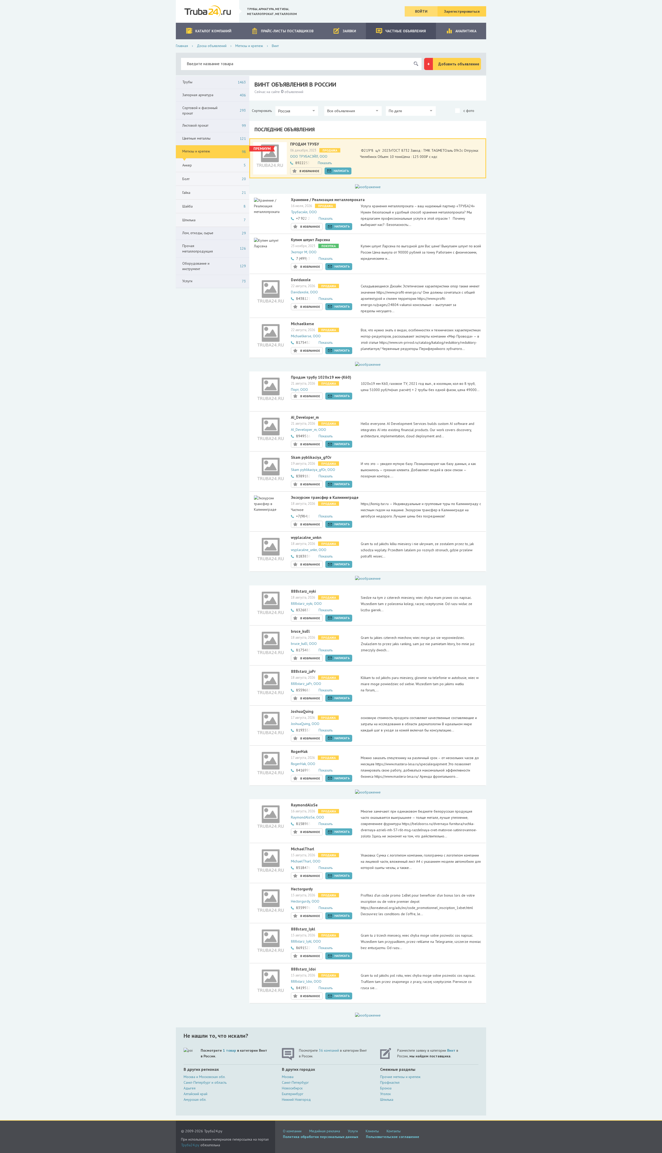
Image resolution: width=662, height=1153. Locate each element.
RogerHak (299, 751)
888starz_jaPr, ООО (306, 683)
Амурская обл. (195, 1099)
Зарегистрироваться (462, 11)
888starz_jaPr (303, 671)
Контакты (394, 1131)
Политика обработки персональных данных (320, 1136)
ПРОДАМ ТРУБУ (304, 144)
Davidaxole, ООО (304, 292)
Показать (325, 163)
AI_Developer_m (305, 417)
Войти (421, 11)
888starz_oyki (303, 591)
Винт (451, 1050)
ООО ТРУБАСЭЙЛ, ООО (308, 156)
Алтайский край (195, 1093)
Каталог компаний (213, 31)
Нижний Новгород (296, 1099)
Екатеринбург (292, 1093)
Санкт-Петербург (295, 1082)
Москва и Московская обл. (204, 1076)
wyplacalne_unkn (306, 537)
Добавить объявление (458, 64)
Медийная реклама (324, 1131)
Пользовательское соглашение (392, 1136)
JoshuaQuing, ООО (305, 723)
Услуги (353, 1131)
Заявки (349, 31)
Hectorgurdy (302, 889)
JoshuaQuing (302, 711)
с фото (468, 110)
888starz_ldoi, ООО (306, 981)
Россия (284, 110)
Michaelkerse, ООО (306, 336)
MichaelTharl (302, 849)
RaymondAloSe (304, 805)
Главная (182, 45)
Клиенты (372, 1131)
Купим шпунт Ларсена (310, 240)
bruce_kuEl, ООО (304, 643)
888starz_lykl (303, 929)
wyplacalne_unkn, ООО (308, 549)
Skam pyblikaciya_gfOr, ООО (313, 469)
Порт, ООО (299, 389)
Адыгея (189, 1088)
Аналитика (465, 31)
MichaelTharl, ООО (305, 861)
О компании (292, 1131)
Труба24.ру (190, 1145)
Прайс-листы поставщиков (287, 31)
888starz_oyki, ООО (306, 603)
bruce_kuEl (300, 631)
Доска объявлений (212, 45)
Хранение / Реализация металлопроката (328, 200)
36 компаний (329, 1050)
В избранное (309, 171)
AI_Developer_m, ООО (308, 429)
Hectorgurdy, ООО (305, 901)
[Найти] (416, 64)
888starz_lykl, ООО (306, 941)
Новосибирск (292, 1088)
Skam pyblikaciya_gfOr (311, 457)
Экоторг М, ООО (304, 252)
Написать (341, 171)
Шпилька (386, 1099)
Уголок (385, 1093)
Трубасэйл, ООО (304, 212)
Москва (288, 1076)
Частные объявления (405, 31)
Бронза (386, 1088)
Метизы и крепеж (249, 45)
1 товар (229, 1050)
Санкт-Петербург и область (205, 1082)
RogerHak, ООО (303, 763)
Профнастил (390, 1082)
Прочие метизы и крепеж (400, 1076)
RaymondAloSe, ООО (307, 817)
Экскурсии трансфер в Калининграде (324, 497)
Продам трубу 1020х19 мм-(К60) (321, 377)
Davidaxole (301, 280)
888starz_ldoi (303, 969)
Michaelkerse (302, 324)
